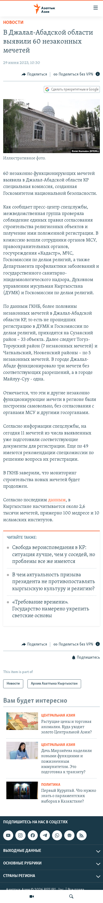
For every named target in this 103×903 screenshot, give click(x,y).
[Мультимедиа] (32, 896)
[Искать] (71, 896)
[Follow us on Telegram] (45, 835)
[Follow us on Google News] (69, 835)
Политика (50, 785)
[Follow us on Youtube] (8, 835)
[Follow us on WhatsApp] (57, 835)
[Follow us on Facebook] (33, 835)
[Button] (34, 74)
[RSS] (82, 835)
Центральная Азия (58, 716)
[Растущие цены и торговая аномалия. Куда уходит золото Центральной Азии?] (22, 721)
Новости (13, 22)
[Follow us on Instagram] (20, 835)
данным (57, 500)
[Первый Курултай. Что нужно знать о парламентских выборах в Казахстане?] (22, 790)
